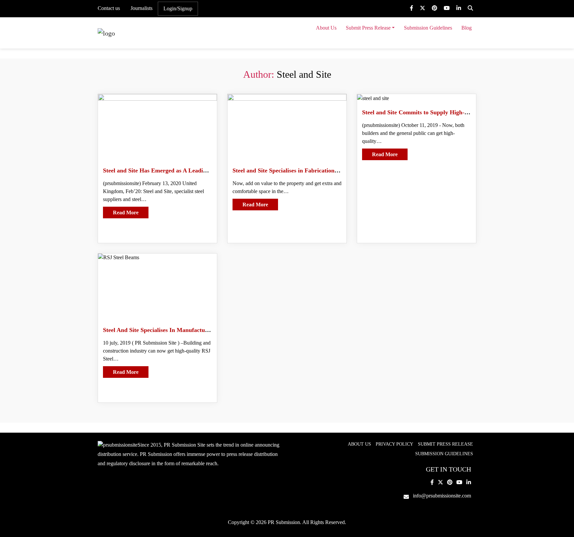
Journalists (141, 8)
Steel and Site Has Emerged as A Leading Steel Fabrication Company (192, 170)
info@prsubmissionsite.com (442, 495)
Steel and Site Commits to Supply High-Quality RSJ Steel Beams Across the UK (464, 112)
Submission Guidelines (428, 28)
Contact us (109, 8)
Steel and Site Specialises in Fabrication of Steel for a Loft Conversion (323, 170)
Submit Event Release (370, 43)
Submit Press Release (368, 28)
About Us (326, 28)
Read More (126, 212)
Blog (466, 28)
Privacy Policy (394, 444)
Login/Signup (177, 8)
